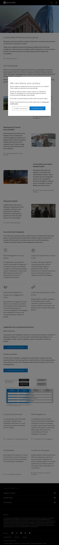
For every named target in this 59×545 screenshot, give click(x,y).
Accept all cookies (37, 108)
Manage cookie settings (20, 108)
